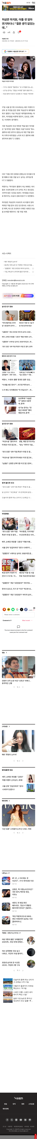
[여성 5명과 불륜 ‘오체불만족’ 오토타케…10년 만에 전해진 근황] (31, 941)
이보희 (4, 39)
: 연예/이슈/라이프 (10, 933)
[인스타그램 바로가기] (21, 1120)
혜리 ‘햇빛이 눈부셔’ (10, 262)
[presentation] (14, 687)
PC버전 (32, 1126)
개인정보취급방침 (18, 1126)
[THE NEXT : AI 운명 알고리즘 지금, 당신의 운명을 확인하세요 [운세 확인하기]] (18, 296)
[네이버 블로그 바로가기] (30, 1120)
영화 (22, 1104)
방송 (3, 652)
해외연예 (5, 801)
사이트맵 (26, 1126)
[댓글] (19, 32)
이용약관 (10, 1126)
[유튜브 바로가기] (16, 1120)
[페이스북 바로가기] (7, 1120)
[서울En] (6, 2)
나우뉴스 (5, 873)
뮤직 (14, 1104)
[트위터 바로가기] (11, 1120)
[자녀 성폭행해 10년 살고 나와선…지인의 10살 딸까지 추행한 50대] (31, 952)
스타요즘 (5, 726)
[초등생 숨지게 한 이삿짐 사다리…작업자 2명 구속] (31, 964)
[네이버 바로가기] (25, 1120)
